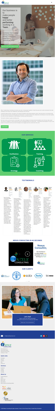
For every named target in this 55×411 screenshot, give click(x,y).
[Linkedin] (41, 336)
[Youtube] (44, 336)
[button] (1, 210)
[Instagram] (47, 336)
